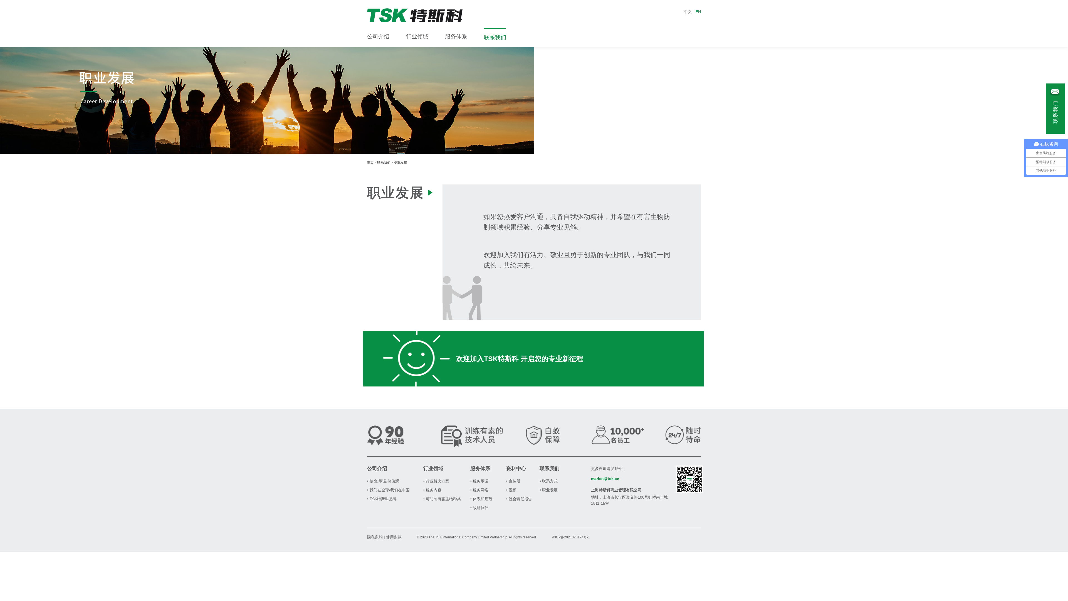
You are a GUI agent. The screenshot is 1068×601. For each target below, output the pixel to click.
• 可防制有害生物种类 (442, 499)
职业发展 (400, 162)
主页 (370, 162)
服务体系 (456, 36)
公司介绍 (378, 36)
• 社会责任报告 (519, 499)
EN (698, 11)
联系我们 (495, 37)
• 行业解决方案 (436, 481)
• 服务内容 (432, 490)
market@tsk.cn (605, 478)
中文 (688, 11)
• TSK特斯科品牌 (382, 499)
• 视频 (511, 490)
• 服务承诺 (479, 481)
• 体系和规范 (481, 499)
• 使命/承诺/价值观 (383, 481)
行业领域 (417, 36)
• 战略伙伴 (479, 508)
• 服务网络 (479, 490)
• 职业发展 (549, 490)
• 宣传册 (513, 481)
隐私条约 (375, 537)
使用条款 (394, 537)
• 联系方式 (549, 481)
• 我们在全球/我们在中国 (388, 490)
